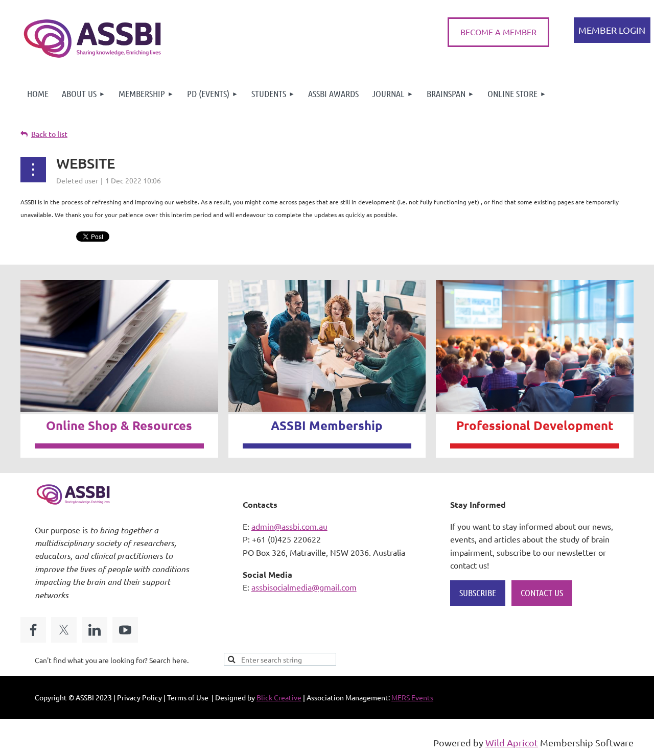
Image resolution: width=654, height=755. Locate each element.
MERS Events (412, 697)
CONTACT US (542, 592)
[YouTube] (125, 630)
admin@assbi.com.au (289, 526)
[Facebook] (33, 630)
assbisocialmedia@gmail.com (304, 587)
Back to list (49, 134)
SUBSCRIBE (477, 592)
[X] (64, 630)
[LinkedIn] (94, 630)
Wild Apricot (511, 742)
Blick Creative (278, 697)
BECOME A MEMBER (498, 32)
